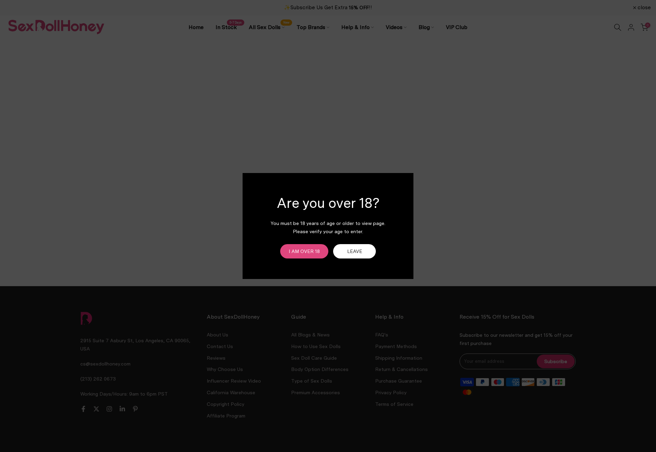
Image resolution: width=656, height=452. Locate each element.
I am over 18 (304, 251)
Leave (354, 251)
